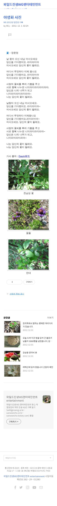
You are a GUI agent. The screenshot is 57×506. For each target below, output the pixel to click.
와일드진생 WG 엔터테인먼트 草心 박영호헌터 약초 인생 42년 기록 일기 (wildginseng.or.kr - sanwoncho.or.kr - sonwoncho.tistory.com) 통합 (22, 410)
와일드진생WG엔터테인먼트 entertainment (22, 5)
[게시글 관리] (19, 282)
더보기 (50, 317)
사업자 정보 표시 (17, 294)
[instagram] (27, 488)
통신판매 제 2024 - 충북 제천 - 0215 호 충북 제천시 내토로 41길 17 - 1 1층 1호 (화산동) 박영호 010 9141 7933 (28, 469)
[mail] (41, 488)
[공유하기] (15, 282)
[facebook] (15, 488)
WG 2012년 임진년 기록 (13, 22)
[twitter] (21, 488)
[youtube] (34, 488)
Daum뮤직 (24, 156)
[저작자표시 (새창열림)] (36, 282)
